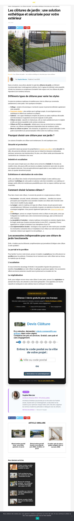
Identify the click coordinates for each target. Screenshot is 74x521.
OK (37, 518)
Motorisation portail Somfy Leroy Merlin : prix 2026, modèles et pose (37, 446)
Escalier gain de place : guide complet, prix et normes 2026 (55, 445)
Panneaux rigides (16, 111)
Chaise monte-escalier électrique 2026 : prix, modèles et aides (25, 466)
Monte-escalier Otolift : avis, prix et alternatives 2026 (25, 501)
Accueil (10, 74)
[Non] (72, 516)
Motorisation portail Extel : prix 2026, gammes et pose (18, 445)
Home (9, 6)
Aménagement (15, 6)
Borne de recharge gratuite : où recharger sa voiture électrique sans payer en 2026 (25, 484)
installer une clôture (46, 149)
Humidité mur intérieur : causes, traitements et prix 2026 (25, 492)
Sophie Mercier (22, 79)
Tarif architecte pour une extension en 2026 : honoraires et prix (25, 475)
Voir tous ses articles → (28, 409)
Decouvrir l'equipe (42, 409)
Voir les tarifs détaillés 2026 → (46, 380)
